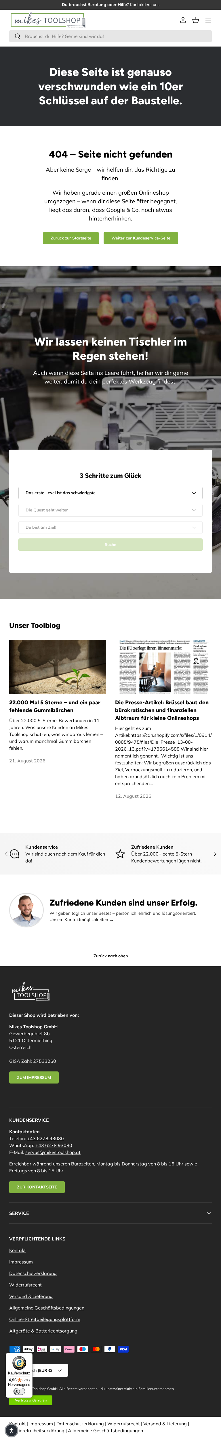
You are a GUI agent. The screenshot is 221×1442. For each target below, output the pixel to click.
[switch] (19, 1391)
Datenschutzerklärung (33, 1273)
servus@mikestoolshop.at (53, 1152)
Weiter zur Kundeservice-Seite (140, 238)
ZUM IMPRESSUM (34, 1077)
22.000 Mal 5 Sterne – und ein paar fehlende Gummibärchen (54, 706)
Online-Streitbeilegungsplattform (44, 1319)
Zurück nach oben (111, 955)
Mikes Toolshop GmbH (40, 1389)
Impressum (21, 1262)
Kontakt (17, 1250)
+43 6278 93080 (45, 1138)
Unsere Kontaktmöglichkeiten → (81, 919)
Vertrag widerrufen (31, 1400)
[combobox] (110, 36)
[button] (195, 20)
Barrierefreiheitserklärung (36, 1430)
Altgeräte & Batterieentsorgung (43, 1331)
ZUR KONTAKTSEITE (37, 1187)
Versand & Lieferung (31, 1296)
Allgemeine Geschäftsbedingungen (46, 1308)
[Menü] (29, 1356)
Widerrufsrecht (25, 1285)
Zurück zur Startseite (71, 238)
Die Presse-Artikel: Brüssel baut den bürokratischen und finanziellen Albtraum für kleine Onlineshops (162, 710)
